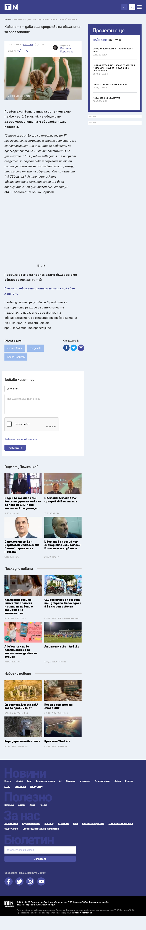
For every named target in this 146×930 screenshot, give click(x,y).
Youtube (41, 881)
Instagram (30, 881)
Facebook (8, 881)
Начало (7, 781)
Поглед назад (36, 786)
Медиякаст (85, 781)
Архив (32, 805)
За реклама (63, 823)
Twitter (19, 881)
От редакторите (102, 781)
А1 (60, 781)
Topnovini (9, 904)
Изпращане (15, 447)
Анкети (21, 805)
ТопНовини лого (11, 7)
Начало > (8, 19)
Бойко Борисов (16, 357)
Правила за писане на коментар (20, 439)
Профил (43, 805)
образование (15, 348)
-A (26, 51)
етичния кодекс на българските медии (36, 904)
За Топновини (11, 823)
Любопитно (20, 786)
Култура (129, 781)
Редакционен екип (31, 823)
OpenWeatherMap (83, 912)
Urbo (75, 823)
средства (35, 348)
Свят (29, 781)
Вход (132, 7)
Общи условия (11, 829)
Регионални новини (45, 781)
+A (19, 50)
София (117, 781)
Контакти (49, 823)
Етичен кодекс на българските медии (41, 829)
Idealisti (19, 781)
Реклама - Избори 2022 (93, 823)
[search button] (124, 7)
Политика (70, 781)
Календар (9, 805)
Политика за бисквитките (121, 823)
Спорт (7, 786)
